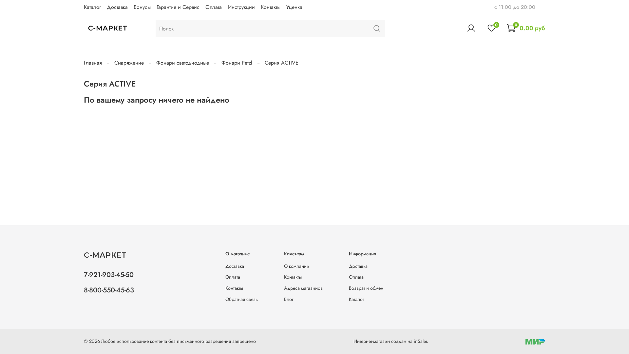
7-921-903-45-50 (109, 275)
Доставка (117, 7)
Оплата (213, 7)
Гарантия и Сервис (178, 7)
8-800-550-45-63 (109, 290)
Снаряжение (129, 63)
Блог (289, 299)
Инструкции (241, 7)
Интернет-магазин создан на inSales (390, 341)
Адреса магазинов (303, 288)
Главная (93, 63)
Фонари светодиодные (182, 63)
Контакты (270, 7)
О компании (296, 266)
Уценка (294, 7)
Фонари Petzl (236, 63)
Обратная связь (241, 299)
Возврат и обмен (366, 288)
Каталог (92, 7)
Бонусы (142, 7)
